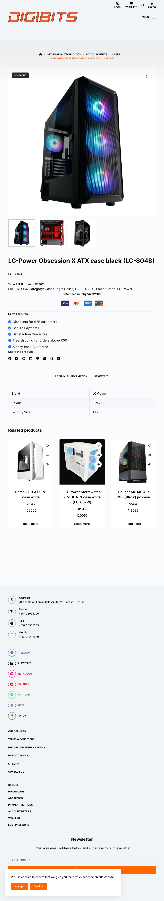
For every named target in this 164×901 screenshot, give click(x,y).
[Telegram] (51, 358)
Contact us (16, 771)
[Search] (142, 5)
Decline (38, 886)
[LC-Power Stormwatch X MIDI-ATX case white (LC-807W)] (82, 462)
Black (96, 403)
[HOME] (40, 54)
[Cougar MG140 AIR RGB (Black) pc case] (133, 462)
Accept (19, 886)
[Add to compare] (47, 455)
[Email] (58, 358)
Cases (49, 289)
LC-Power (98, 289)
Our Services (17, 731)
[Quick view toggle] (47, 464)
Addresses (15, 798)
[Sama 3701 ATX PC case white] (30, 462)
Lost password (18, 824)
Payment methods (20, 804)
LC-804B (82, 289)
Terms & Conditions (21, 739)
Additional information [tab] (71, 376)
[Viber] (37, 358)
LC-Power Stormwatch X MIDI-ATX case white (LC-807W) (82, 497)
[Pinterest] (23, 358)
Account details (19, 811)
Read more (31, 523)
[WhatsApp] (44, 358)
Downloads (16, 791)
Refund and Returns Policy (27, 747)
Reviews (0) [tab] (101, 376)
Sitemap (13, 763)
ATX (95, 412)
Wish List (14, 818)
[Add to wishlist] (47, 445)
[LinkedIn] (30, 358)
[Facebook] (9, 358)
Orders (13, 784)
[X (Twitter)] (16, 358)
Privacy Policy (18, 755)
